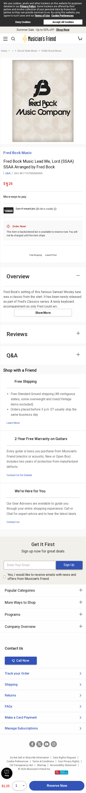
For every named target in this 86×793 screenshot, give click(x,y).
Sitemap (41, 765)
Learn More (13, 422)
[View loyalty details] (55, 209)
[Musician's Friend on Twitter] (39, 744)
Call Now (22, 660)
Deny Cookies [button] (23, 22)
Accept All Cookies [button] (63, 22)
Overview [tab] (18, 276)
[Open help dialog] (6, 773)
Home (4, 50)
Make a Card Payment (21, 717)
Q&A (8, 173)
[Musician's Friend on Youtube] (46, 744)
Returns (10, 695)
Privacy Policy (28, 6)
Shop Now (62, 29)
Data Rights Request (64, 757)
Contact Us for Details (19, 475)
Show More (43, 312)
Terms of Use (42, 15)
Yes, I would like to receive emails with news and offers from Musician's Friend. (42, 577)
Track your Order (17, 673)
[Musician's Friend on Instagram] (53, 744)
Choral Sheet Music (27, 50)
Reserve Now (57, 785)
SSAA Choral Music (51, 50)
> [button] (12, 50)
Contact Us (13, 522)
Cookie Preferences (62, 15)
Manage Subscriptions (21, 728)
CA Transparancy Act (21, 765)
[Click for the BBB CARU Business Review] (61, 772)
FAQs (8, 706)
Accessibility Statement (63, 765)
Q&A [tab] (12, 355)
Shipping (11, 684)
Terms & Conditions (43, 761)
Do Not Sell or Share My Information (29, 757)
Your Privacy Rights (68, 761)
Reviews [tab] (17, 334)
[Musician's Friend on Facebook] (32, 744)
